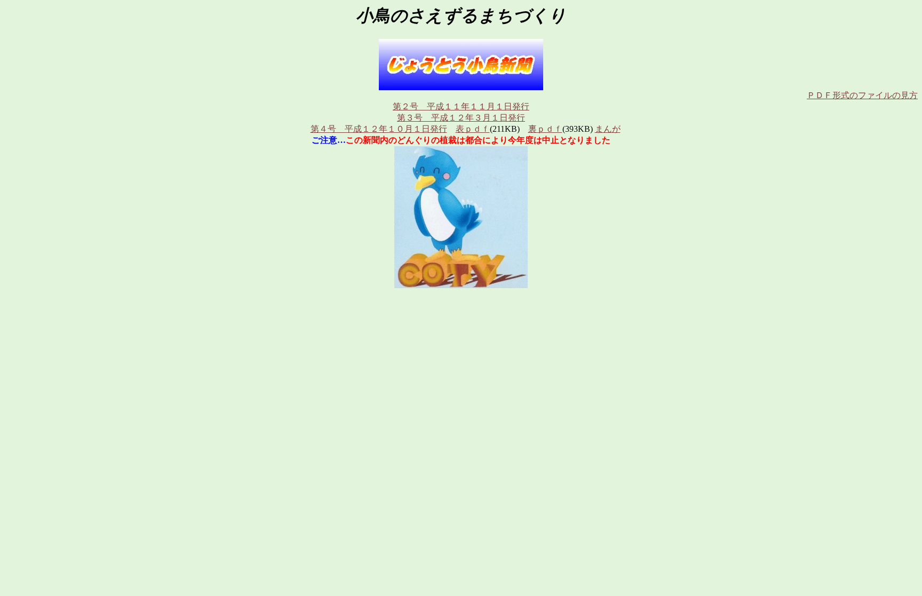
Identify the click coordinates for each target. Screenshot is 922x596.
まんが (608, 128)
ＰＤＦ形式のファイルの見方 (862, 95)
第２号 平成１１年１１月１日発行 (461, 106)
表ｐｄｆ (473, 128)
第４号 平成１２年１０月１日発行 (379, 128)
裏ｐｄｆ (545, 128)
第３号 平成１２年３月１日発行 (461, 117)
